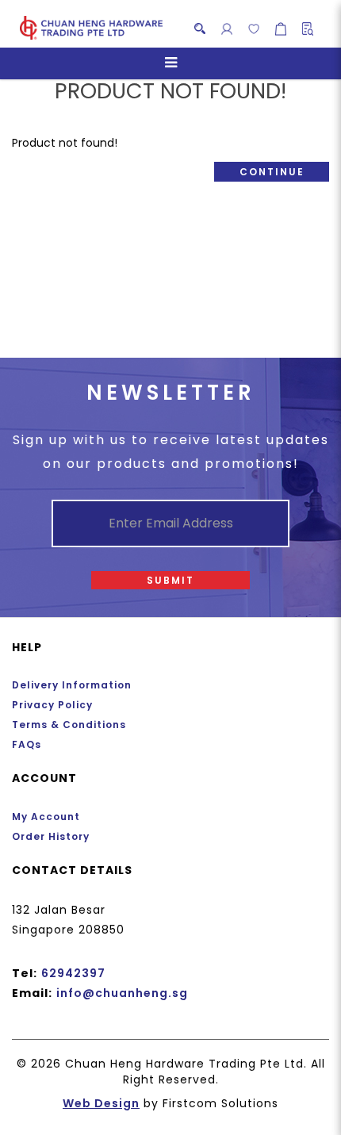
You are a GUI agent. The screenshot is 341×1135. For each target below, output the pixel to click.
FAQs (26, 744)
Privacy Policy (52, 704)
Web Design (101, 1103)
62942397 (73, 973)
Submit (170, 580)
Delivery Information (72, 685)
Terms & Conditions (69, 724)
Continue (272, 171)
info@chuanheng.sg (122, 993)
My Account (46, 816)
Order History (51, 836)
